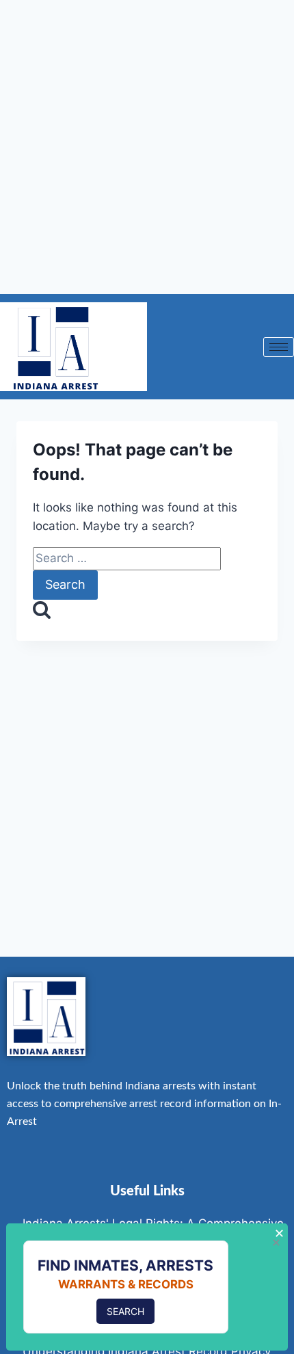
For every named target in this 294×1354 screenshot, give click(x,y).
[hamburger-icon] (278, 347)
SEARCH (125, 1311)
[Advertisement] (147, 147)
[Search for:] (127, 558)
